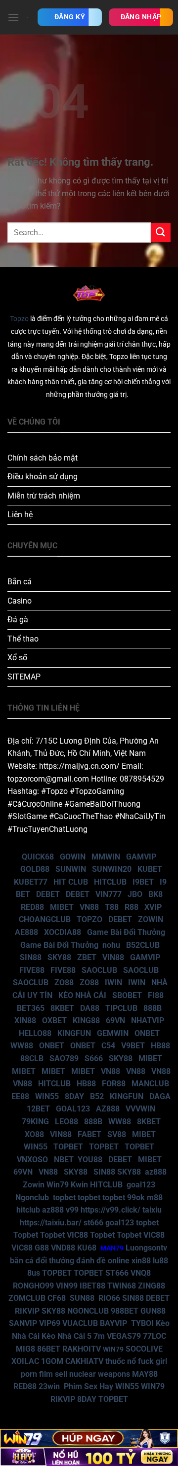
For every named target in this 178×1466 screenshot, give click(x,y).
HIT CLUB (70, 882)
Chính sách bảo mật (42, 458)
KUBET (149, 869)
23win (49, 1386)
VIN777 (108, 894)
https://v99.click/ (110, 1210)
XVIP (153, 907)
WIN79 (153, 1386)
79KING (35, 1121)
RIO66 (109, 1298)
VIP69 (49, 1323)
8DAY (74, 1096)
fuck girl (152, 1361)
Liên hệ (20, 514)
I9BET (143, 882)
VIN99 (67, 1285)
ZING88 (151, 1285)
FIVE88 (31, 970)
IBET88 (92, 1285)
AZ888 (108, 1108)
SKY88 (59, 957)
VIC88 (77, 1235)
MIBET (62, 907)
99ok (136, 1197)
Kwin (79, 1184)
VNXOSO (32, 1159)
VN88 (89, 907)
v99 (72, 1210)
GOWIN (73, 856)
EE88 (20, 1096)
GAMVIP (141, 856)
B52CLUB (143, 945)
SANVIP (23, 1323)
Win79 (57, 1184)
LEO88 (66, 1121)
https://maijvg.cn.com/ (79, 766)
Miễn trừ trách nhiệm (43, 496)
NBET (64, 1159)
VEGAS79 (124, 1336)
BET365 (30, 1008)
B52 (97, 1096)
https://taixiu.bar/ (51, 1222)
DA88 (89, 1008)
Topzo (19, 319)
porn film (37, 1374)
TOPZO (89, 919)
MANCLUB (150, 1083)
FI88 (156, 995)
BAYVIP (114, 1323)
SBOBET (127, 995)
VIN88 (113, 957)
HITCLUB (110, 882)
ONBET (147, 1033)
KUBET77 (30, 882)
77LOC (154, 1336)
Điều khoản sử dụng (42, 476)
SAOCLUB (99, 970)
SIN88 (31, 957)
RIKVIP (27, 1311)
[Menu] (13, 17)
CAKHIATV (84, 1361)
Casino (19, 601)
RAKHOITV (81, 1349)
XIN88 (25, 1020)
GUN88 (153, 1311)
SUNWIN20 (112, 869)
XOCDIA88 (62, 932)
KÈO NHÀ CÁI (81, 995)
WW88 (21, 1045)
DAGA (160, 1096)
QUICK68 (38, 856)
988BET (124, 1311)
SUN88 (82, 1298)
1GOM (52, 1361)
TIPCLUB (121, 1008)
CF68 (57, 1298)
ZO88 (64, 982)
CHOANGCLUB (45, 919)
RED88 (32, 907)
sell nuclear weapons (93, 1374)
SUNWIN (70, 869)
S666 (94, 1058)
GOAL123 (73, 1108)
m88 (155, 1197)
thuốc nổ (120, 1361)
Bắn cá (19, 581)
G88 (42, 1247)
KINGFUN (74, 1033)
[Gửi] (161, 232)
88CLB (32, 1058)
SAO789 (64, 1058)
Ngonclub (32, 1197)
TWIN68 (121, 1285)
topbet (64, 1197)
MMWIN (105, 856)
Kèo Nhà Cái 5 (66, 1336)
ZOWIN (150, 919)
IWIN (113, 982)
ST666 (117, 1273)
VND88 (63, 1247)
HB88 (160, 1045)
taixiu (152, 1210)
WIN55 (47, 1096)
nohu (111, 945)
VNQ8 (141, 1273)
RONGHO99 (33, 1285)
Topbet (25, 1235)
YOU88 (90, 1159)
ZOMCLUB (26, 1298)
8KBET (62, 1008)
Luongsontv (146, 1247)
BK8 (155, 894)
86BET (48, 1349)
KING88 (86, 1020)
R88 (131, 907)
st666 (93, 1222)
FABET (89, 1134)
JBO (135, 894)
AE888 (26, 932)
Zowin (33, 1184)
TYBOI (142, 1323)
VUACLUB (80, 1323)
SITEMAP (24, 676)
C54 (108, 1045)
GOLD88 (34, 869)
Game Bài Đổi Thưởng (126, 932)
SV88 (116, 1134)
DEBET (48, 894)
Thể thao (23, 639)
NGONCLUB (88, 1311)
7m (99, 1336)
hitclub (28, 1210)
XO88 (34, 1134)
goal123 (141, 1184)
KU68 (86, 1247)
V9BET (133, 1045)
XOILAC (25, 1361)
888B (152, 1008)
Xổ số (17, 657)
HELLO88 (35, 1033)
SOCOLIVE (144, 1349)
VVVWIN (140, 1108)
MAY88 (145, 1374)
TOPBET (68, 1146)
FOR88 (114, 1083)
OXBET (54, 1020)
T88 (112, 907)
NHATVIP (147, 1020)
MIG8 (25, 1349)
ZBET (86, 957)
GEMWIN (113, 1033)
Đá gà (17, 619)
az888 (156, 1172)
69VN (115, 1020)
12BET (38, 1108)
